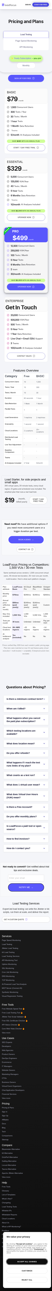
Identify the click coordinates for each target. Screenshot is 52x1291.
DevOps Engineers (9, 1058)
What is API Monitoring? (11, 1227)
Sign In (28, 5)
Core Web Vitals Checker (12, 1029)
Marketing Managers (10, 1074)
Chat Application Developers (13, 1090)
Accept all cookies (27, 1262)
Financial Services (9, 1094)
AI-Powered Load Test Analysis (14, 984)
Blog (3, 1128)
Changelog (6, 1203)
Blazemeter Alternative (11, 1149)
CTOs (4, 1078)
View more (6, 1033)
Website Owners (8, 1070)
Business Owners (9, 1082)
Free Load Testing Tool (11, 1013)
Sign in (4, 1112)
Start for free (40, 5)
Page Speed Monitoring (11, 940)
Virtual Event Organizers (11, 1086)
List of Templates (8, 1195)
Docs (4, 1124)
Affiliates (5, 1120)
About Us (5, 1223)
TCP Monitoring (8, 980)
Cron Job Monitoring (10, 972)
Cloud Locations (8, 1219)
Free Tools (6, 1187)
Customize (27, 1271)
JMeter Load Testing (10, 948)
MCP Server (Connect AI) (12, 988)
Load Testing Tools (9, 1207)
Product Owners (8, 1054)
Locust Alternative (9, 1165)
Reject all (27, 1280)
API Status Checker (9, 1025)
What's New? (7, 1199)
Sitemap (5, 1140)
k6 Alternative (7, 1153)
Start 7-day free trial (38, 500)
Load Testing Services (10, 956)
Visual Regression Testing (12, 996)
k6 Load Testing (8, 952)
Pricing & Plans (8, 1108)
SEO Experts (7, 1042)
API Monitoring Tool (9, 960)
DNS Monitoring (8, 976)
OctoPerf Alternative (10, 1157)
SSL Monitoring (8, 968)
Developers (6, 1046)
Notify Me (26, 887)
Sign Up (5, 1116)
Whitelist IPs (7, 1211)
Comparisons (7, 1136)
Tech (4, 1132)
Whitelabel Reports (9, 1215)
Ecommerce (6, 1062)
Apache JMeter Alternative (12, 1173)
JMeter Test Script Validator (13, 1017)
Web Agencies (7, 1050)
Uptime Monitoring (9, 964)
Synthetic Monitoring (10, 992)
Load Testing (7, 944)
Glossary (5, 1191)
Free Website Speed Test (12, 1009)
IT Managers (7, 1066)
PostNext (5, 1231)
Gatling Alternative (9, 1161)
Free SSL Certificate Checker (13, 1021)
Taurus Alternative (9, 1169)
